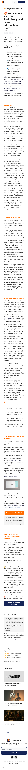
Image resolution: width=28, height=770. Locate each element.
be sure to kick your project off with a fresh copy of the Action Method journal (14, 507)
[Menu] (26, 2)
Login (14, 2)
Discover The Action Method (14, 512)
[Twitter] (12, 757)
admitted (8, 133)
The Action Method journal (10, 476)
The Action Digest (7, 7)
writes (5, 225)
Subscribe (21, 2)
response (10, 318)
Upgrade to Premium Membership (14, 603)
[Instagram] (15, 757)
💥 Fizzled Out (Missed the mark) (13, 657)
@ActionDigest (19, 639)
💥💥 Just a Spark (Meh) (11, 655)
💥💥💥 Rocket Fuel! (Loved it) (13, 653)
